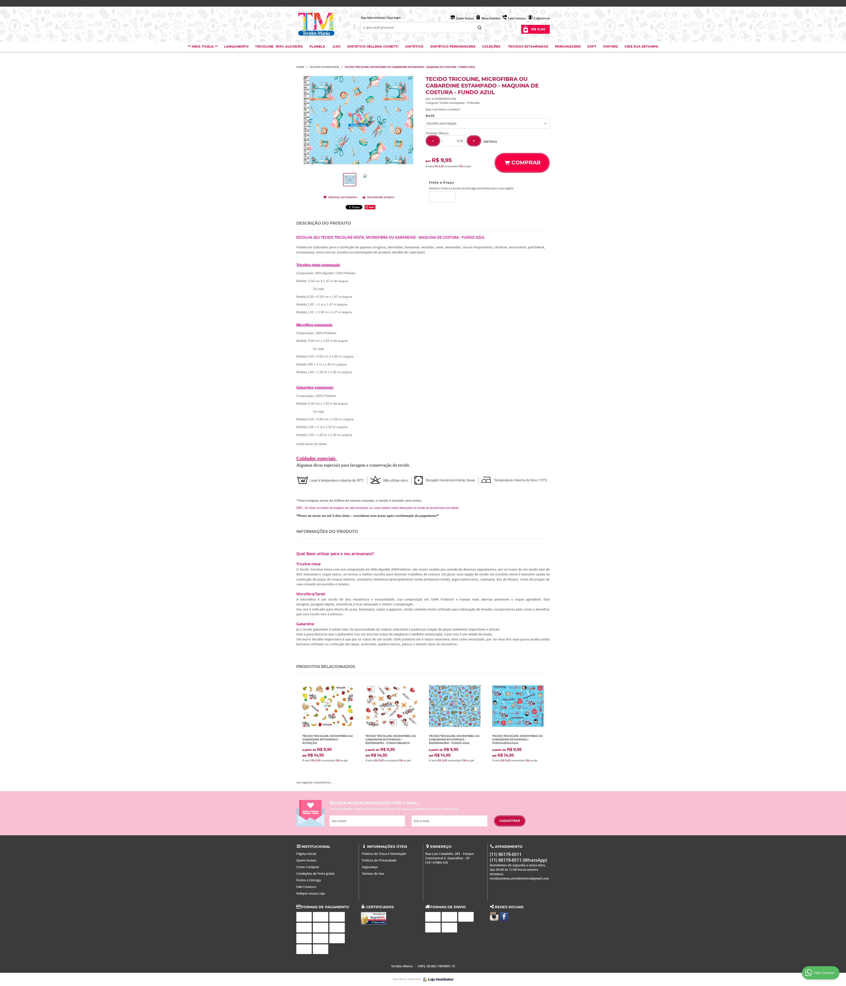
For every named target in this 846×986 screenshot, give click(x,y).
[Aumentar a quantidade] (474, 140)
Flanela (317, 46)
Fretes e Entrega (308, 880)
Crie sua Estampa (641, 46)
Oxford (610, 46)
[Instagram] (494, 916)
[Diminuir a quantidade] (433, 140)
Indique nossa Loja (310, 893)
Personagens (568, 46)
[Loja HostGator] (437, 979)
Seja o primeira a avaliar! (443, 109)
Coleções (491, 46)
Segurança (370, 867)
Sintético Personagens (453, 46)
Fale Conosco (517, 18)
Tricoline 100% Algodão (279, 46)
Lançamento (236, 46)
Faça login (394, 18)
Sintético (414, 46)
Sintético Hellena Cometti (373, 46)
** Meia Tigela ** (203, 46)
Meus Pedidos (491, 18)
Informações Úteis (387, 846)
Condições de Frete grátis (315, 873)
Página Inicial (306, 854)
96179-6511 (504, 3)
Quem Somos (465, 18)
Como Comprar (307, 867)
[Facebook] (504, 916)
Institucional (315, 846)
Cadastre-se (542, 18)
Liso (336, 46)
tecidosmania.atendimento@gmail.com (519, 878)
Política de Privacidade (379, 860)
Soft (591, 46)
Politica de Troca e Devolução (384, 854)
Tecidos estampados (528, 46)
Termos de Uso (373, 873)
